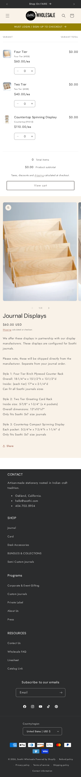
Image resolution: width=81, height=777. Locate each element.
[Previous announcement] (7, 4)
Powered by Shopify (46, 759)
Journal (12, 528)
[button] (7, 16)
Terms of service (41, 765)
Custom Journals (17, 594)
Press (11, 619)
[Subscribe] (61, 692)
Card (11, 536)
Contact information (42, 770)
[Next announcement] (74, 4)
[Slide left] (32, 308)
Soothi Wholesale (26, 759)
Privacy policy (23, 765)
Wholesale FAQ (17, 652)
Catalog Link (15, 668)
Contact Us (14, 643)
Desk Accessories (18, 545)
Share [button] (10, 446)
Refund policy (66, 759)
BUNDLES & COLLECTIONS (25, 553)
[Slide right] (49, 308)
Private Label (15, 602)
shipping (39, 175)
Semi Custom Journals (21, 562)
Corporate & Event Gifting (23, 585)
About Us (13, 611)
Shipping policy (61, 765)
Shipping (7, 329)
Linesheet (13, 660)
